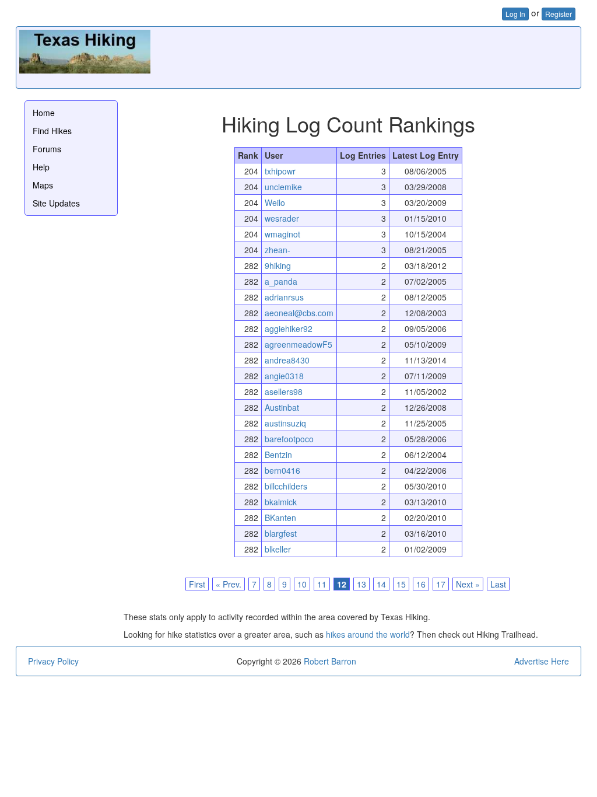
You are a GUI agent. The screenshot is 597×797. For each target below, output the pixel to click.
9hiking (278, 265)
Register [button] (558, 14)
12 (341, 584)
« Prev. (228, 584)
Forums (47, 149)
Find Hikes (52, 131)
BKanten (280, 517)
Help (41, 167)
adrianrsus (284, 297)
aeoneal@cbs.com (299, 313)
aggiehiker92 (288, 328)
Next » (468, 584)
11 (321, 584)
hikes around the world (368, 634)
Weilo (275, 202)
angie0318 (284, 376)
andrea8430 (287, 360)
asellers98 (284, 391)
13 (361, 584)
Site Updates (56, 203)
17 (440, 584)
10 (302, 584)
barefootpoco (289, 439)
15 (401, 584)
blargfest (281, 533)
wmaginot (282, 234)
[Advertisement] (365, 56)
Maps (43, 185)
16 (421, 584)
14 (381, 584)
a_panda (281, 281)
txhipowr (280, 171)
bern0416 (282, 470)
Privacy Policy (53, 661)
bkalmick (281, 502)
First (197, 584)
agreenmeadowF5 (298, 344)
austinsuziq (285, 423)
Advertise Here (541, 661)
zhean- (277, 250)
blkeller (278, 549)
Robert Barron (330, 661)
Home (44, 112)
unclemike (283, 187)
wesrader (282, 218)
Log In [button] (515, 14)
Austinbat (282, 407)
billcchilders (286, 486)
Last (498, 584)
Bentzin (278, 454)
